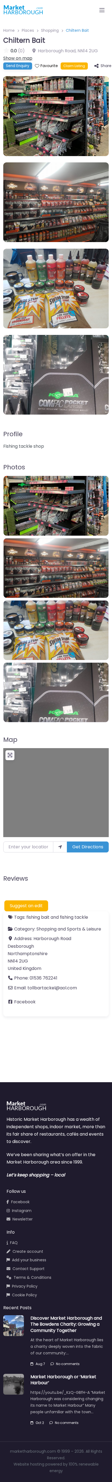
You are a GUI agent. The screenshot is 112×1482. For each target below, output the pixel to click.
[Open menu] (102, 10)
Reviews (15, 878)
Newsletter (23, 1219)
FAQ (14, 1242)
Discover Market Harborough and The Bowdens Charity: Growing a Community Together (66, 1324)
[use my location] (60, 846)
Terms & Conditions (32, 1277)
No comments (68, 1364)
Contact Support (29, 1268)
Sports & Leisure (84, 929)
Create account (28, 1251)
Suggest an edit (26, 906)
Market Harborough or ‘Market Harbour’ (63, 1380)
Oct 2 (40, 1422)
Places (28, 30)
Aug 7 (40, 1364)
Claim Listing (74, 65)
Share (106, 65)
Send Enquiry (17, 65)
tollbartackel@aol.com (52, 988)
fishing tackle (74, 917)
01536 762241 (43, 978)
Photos (14, 467)
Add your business (29, 1260)
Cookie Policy (24, 1295)
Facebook (25, 1002)
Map (10, 739)
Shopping (50, 30)
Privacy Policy (25, 1286)
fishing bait (37, 917)
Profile (13, 434)
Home (9, 30)
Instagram (22, 1210)
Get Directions (87, 847)
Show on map (17, 58)
